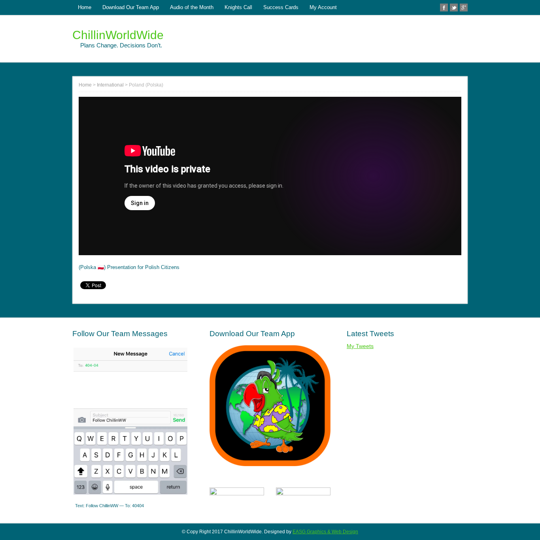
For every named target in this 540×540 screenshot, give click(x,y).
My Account (323, 7)
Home (84, 7)
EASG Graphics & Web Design (325, 531)
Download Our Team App (130, 7)
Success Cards (280, 7)
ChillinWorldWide (118, 34)
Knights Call (238, 7)
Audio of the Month (191, 7)
